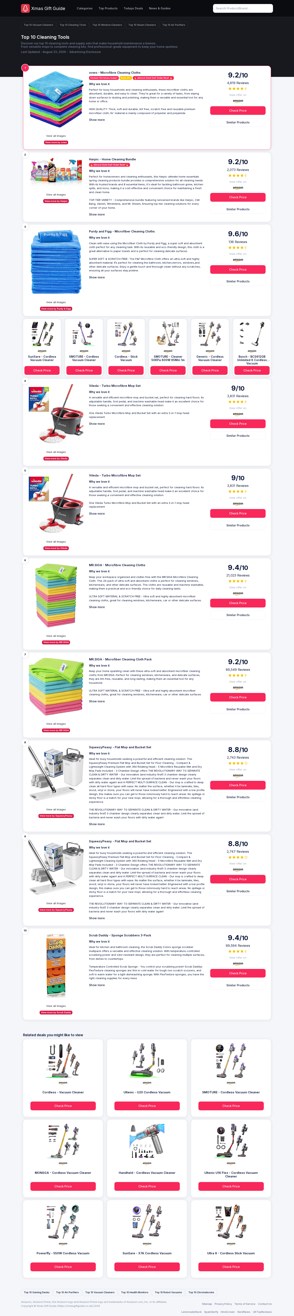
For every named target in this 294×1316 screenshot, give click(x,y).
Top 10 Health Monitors (134, 1292)
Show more (97, 119)
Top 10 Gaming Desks (37, 1292)
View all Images (56, 135)
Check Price (238, 110)
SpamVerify (211, 1311)
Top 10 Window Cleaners (107, 24)
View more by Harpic (56, 201)
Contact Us (265, 1303)
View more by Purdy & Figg (56, 308)
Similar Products (238, 122)
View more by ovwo (56, 142)
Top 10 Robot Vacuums (168, 1292)
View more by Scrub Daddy (56, 1012)
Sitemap (207, 1303)
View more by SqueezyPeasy (56, 815)
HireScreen (228, 1311)
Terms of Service (244, 1303)
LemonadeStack (191, 1311)
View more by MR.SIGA (56, 642)
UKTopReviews (262, 1311)
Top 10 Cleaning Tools (73, 24)
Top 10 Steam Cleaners (142, 24)
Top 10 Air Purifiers (173, 24)
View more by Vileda (56, 458)
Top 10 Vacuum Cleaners (38, 24)
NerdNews (243, 1311)
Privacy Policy (223, 1303)
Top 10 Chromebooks (201, 1292)
